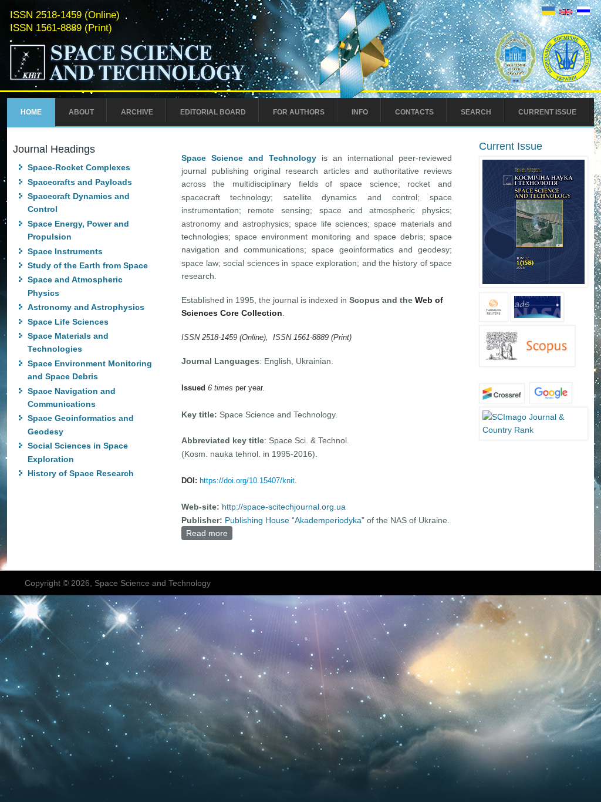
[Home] (152, 81)
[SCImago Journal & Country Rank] (533, 429)
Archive (137, 112)
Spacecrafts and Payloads (80, 182)
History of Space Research (81, 473)
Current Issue (547, 112)
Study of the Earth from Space (88, 265)
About (81, 112)
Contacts (414, 112)
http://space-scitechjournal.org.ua (284, 506)
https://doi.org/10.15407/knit (247, 480)
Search (476, 112)
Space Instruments (65, 251)
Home (31, 112)
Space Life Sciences (68, 321)
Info (360, 112)
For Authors (299, 112)
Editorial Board (213, 112)
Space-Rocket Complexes (79, 167)
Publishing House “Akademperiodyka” (294, 520)
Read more (209, 533)
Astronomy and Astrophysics (86, 307)
